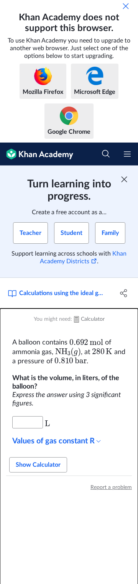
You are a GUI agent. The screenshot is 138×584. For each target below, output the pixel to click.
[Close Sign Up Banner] (124, 179)
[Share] (123, 293)
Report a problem (111, 487)
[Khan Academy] (36, 154)
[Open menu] (127, 154)
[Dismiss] (126, 6)
